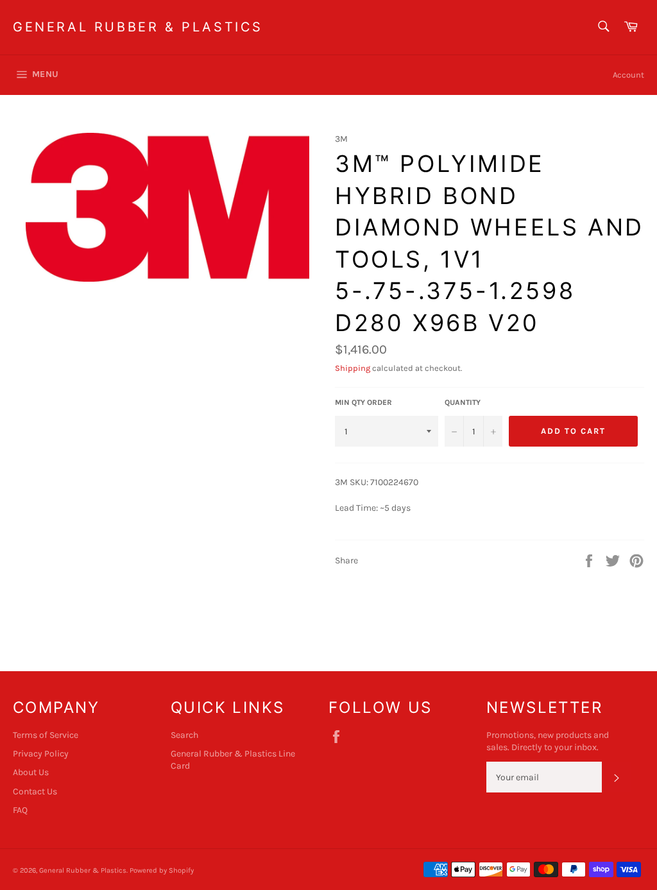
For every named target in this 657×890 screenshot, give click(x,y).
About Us (31, 772)
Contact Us (35, 791)
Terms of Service (45, 735)
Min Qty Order (363, 402)
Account (628, 75)
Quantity (463, 402)
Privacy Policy (41, 753)
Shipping (352, 368)
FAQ (20, 810)
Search (184, 735)
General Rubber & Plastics (138, 27)
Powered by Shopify (162, 870)
